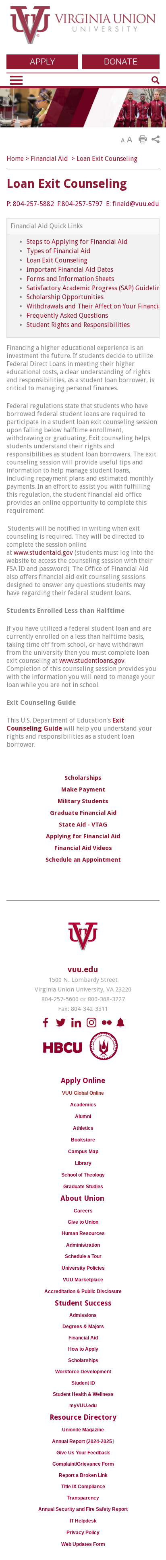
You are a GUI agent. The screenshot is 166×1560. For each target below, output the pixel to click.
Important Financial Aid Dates (70, 269)
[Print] (143, 139)
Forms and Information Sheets (70, 279)
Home (15, 158)
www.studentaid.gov (43, 552)
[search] (155, 80)
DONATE (120, 62)
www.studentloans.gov (91, 660)
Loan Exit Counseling (107, 158)
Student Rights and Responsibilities (78, 325)
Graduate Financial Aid (83, 812)
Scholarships (83, 777)
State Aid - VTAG (83, 824)
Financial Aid (49, 158)
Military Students (83, 801)
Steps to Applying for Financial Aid (77, 242)
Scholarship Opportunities (65, 297)
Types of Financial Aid (59, 251)
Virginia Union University (83, 29)
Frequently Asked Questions (67, 315)
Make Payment (83, 789)
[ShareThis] (155, 139)
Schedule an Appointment (83, 859)
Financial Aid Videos (83, 848)
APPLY (42, 62)
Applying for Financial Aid (83, 836)
